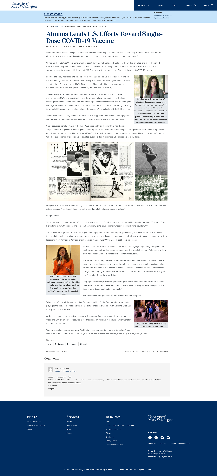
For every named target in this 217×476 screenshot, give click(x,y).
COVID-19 (148, 351)
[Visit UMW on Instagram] (156, 439)
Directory (30, 429)
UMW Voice (53, 14)
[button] (90, 171)
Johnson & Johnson (160, 351)
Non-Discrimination (113, 429)
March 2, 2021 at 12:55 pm (66, 371)
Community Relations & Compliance (120, 425)
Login (150, 469)
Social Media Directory (157, 443)
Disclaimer (110, 437)
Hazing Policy (111, 440)
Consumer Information (114, 444)
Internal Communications (180, 443)
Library (69, 421)
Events (69, 433)
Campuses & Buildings (36, 425)
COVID (58, 351)
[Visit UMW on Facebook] (150, 439)
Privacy (108, 433)
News (68, 429)
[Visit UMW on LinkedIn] (162, 439)
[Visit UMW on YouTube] (168, 439)
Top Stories (65, 351)
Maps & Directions (34, 421)
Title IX (108, 421)
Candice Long (139, 351)
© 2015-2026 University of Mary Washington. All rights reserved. (89, 469)
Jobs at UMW (71, 425)
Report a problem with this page (131, 469)
